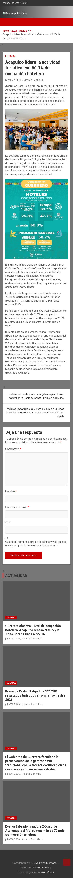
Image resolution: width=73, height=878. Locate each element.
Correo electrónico (17, 507)
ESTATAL (10, 56)
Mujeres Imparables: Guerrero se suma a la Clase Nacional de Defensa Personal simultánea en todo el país (35, 412)
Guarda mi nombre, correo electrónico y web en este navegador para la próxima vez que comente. (36, 543)
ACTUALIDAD (16, 576)
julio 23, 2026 (12, 773)
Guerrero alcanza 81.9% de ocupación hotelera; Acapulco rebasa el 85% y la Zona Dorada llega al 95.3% (33, 630)
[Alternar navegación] (7, 22)
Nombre (11, 491)
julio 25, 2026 (12, 638)
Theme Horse (41, 867)
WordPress (47, 872)
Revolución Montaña (45, 863)
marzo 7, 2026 (13, 80)
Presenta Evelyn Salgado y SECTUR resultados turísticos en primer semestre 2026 (35, 695)
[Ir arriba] (66, 862)
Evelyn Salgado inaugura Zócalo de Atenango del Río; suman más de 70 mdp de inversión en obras (35, 831)
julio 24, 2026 (12, 704)
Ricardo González (33, 80)
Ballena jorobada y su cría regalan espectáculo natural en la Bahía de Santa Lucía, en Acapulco (36, 396)
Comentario (13, 449)
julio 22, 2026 (12, 839)
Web (7, 522)
